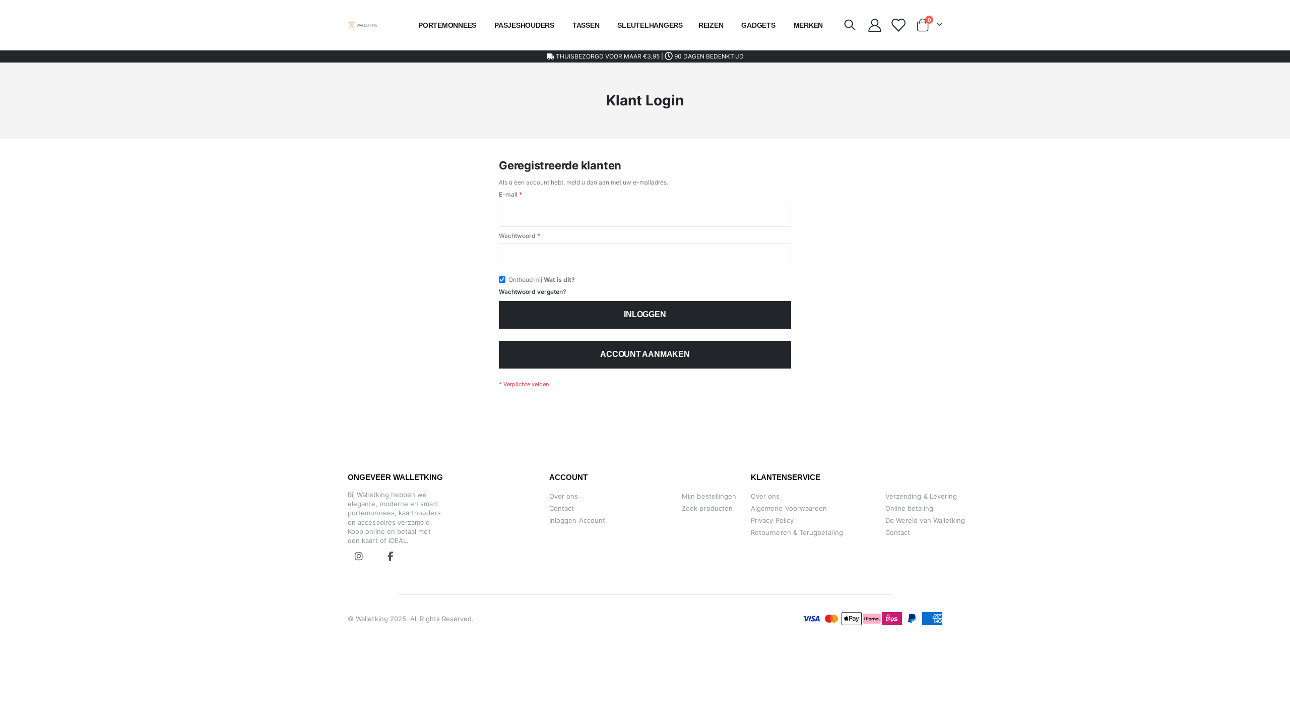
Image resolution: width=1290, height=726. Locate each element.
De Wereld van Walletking (925, 520)
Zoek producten (707, 508)
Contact (561, 508)
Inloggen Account (577, 520)
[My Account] (874, 25)
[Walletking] (363, 25)
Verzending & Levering (921, 496)
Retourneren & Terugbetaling (797, 532)
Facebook (390, 556)
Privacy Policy (772, 520)
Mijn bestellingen (709, 496)
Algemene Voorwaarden (789, 508)
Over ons (563, 496)
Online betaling (909, 508)
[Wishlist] (898, 25)
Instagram (359, 556)
